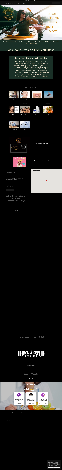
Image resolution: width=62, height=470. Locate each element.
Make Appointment (56, 3)
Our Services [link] (7, 3)
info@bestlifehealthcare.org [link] (11, 186)
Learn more (48, 103)
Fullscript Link (48, 118)
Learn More (14, 102)
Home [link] (3, 3)
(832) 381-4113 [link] (9, 185)
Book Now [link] (19, 3)
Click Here (8, 420)
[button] (27, 3)
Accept (54, 467)
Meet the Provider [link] (13, 3)
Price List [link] (23, 3)
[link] (29, 379)
